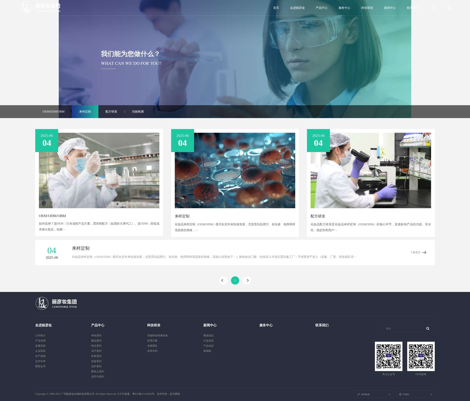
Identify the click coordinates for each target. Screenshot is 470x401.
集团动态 (208, 335)
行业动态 (208, 340)
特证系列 (96, 345)
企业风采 (40, 351)
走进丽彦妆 (297, 7)
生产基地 (40, 356)
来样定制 (85, 111)
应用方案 (152, 340)
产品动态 (208, 345)
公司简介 (40, 335)
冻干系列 (96, 351)
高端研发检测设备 (157, 335)
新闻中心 (390, 7)
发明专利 (152, 351)
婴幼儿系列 (97, 371)
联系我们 (413, 7)
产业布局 (40, 340)
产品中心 (322, 7)
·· (224, 280)
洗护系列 (96, 366)
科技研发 (367, 7)
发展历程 (40, 345)
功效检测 (138, 111)
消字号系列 (97, 376)
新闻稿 (207, 351)
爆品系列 (96, 340)
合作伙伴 (40, 361)
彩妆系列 (96, 361)
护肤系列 (96, 356)
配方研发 (111, 111)
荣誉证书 (40, 366)
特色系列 (96, 335)
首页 (276, 7)
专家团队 (152, 345)
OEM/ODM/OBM (53, 111)
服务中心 (344, 7)
